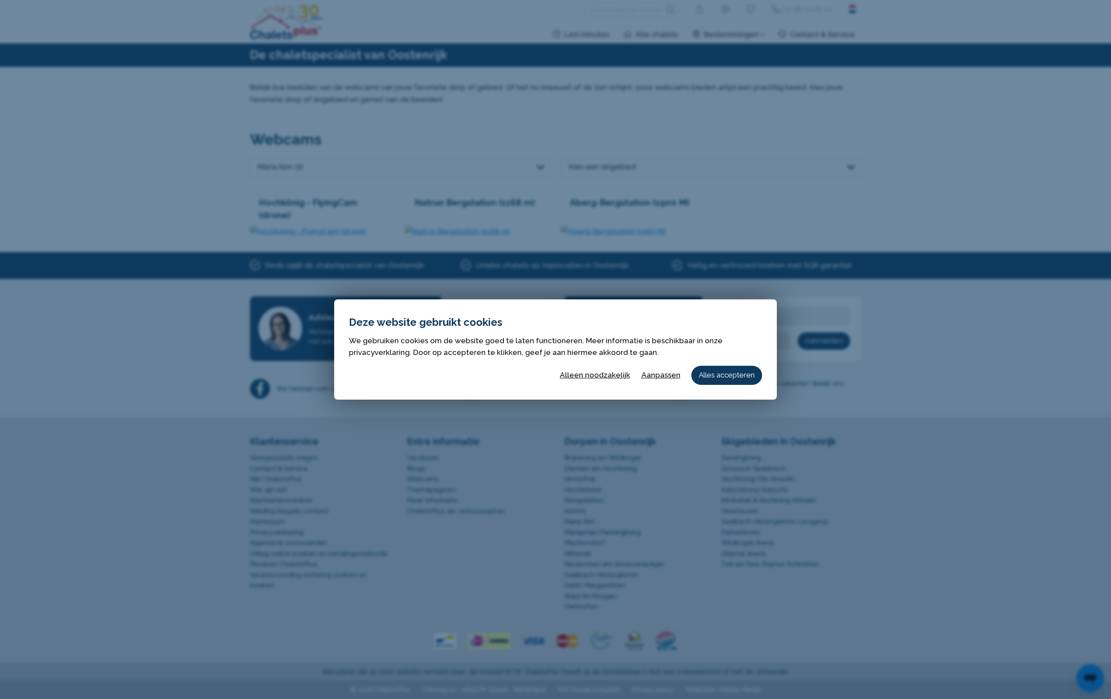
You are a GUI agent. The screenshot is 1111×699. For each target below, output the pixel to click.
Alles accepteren (727, 375)
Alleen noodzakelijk (595, 375)
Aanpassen (660, 375)
